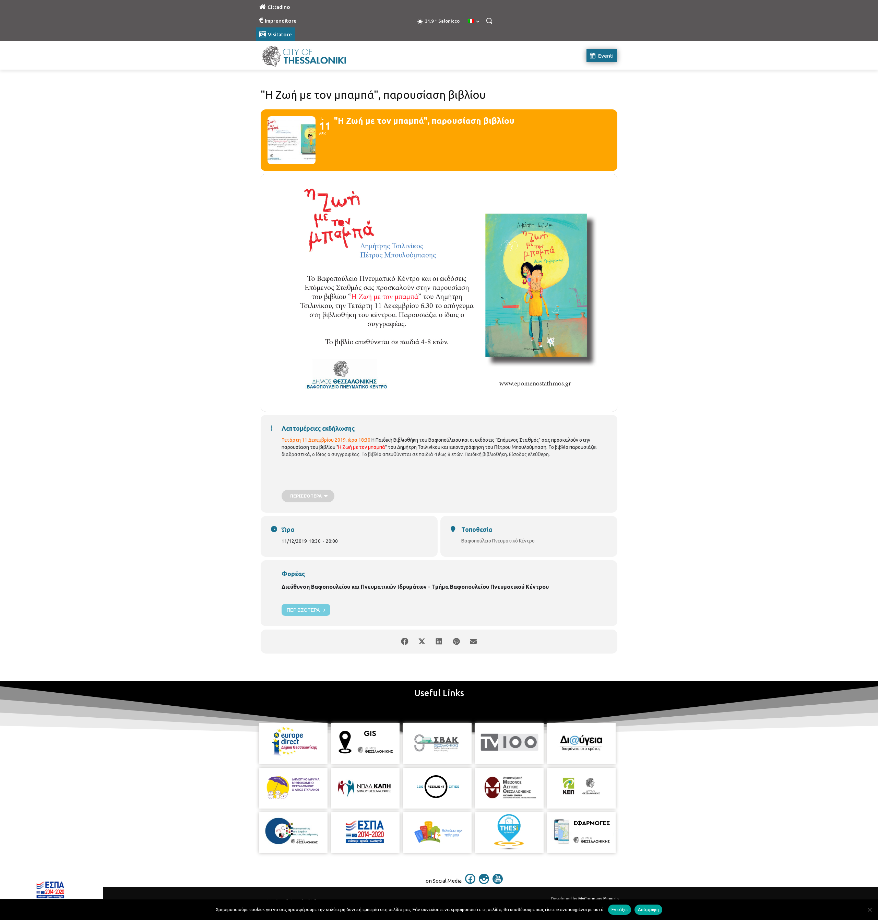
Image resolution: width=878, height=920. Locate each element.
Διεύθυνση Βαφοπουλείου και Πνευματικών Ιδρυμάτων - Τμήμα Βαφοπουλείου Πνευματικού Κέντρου (415, 587)
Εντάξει (620, 909)
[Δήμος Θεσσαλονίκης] (310, 55)
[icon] (470, 882)
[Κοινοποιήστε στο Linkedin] (439, 641)
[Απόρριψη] (869, 909)
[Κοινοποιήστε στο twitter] (421, 641)
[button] (489, 20)
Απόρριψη (648, 909)
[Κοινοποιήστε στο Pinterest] (456, 641)
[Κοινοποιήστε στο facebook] (404, 641)
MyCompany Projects (598, 898)
